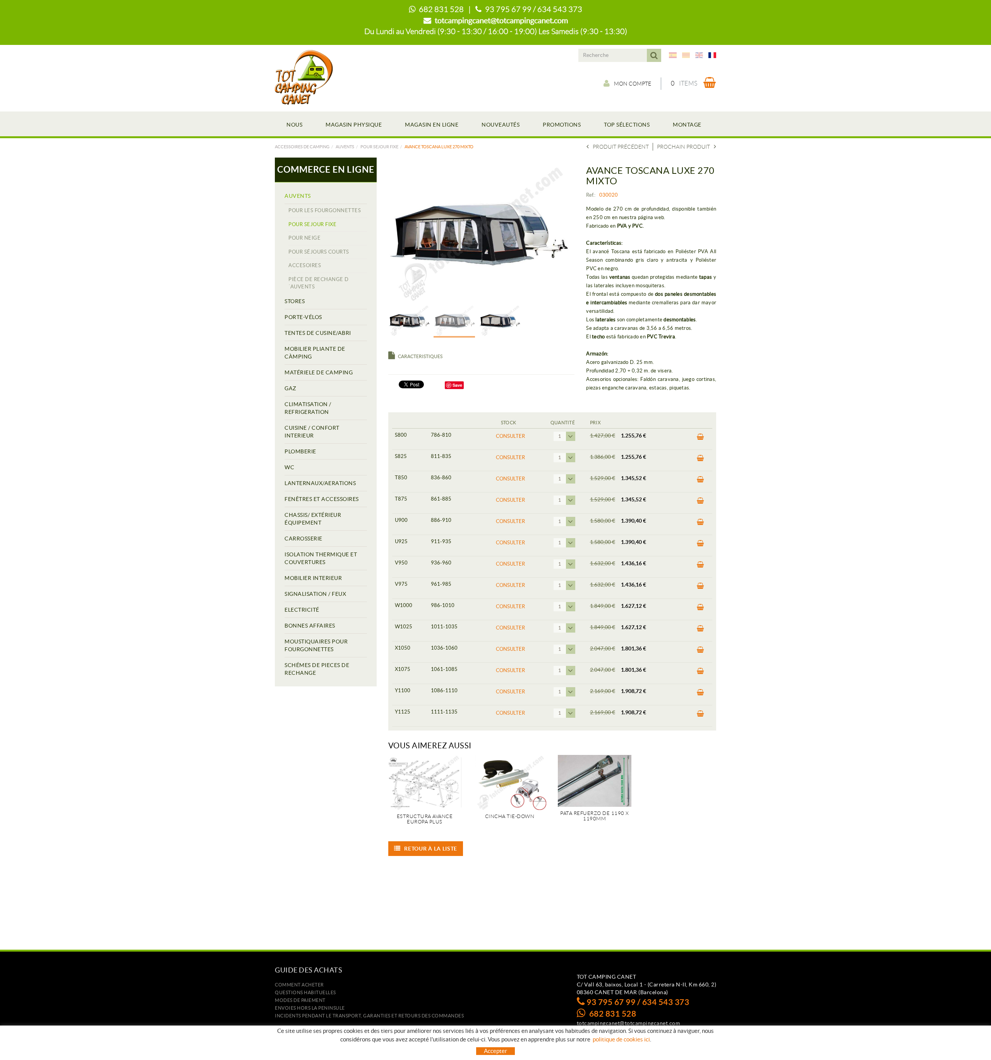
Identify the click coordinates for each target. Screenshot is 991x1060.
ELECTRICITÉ (302, 610)
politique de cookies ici (621, 1039)
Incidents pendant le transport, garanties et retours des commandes (369, 1015)
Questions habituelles (305, 992)
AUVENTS (345, 146)
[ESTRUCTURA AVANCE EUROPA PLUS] (424, 782)
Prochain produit (683, 147)
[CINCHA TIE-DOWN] (509, 782)
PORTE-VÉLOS (303, 317)
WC (289, 467)
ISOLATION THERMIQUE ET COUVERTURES (321, 558)
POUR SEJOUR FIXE (379, 146)
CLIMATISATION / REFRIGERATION (308, 408)
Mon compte (632, 84)
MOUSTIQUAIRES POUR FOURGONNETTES (316, 645)
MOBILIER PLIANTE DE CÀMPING (315, 353)
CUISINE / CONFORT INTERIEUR (312, 432)
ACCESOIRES (304, 265)
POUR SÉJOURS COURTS (318, 252)
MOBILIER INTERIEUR (313, 578)
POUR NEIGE (304, 238)
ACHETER (697, 439)
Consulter (510, 436)
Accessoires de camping (302, 146)
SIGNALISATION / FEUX (315, 594)
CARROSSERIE (303, 538)
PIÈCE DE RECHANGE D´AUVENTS (318, 283)
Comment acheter (299, 984)
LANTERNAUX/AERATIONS (320, 483)
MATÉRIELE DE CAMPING (319, 372)
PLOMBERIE (300, 451)
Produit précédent (621, 147)
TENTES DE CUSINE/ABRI (318, 333)
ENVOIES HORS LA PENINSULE (310, 1007)
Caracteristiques (420, 356)
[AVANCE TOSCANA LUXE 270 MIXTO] (478, 233)
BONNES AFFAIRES (310, 626)
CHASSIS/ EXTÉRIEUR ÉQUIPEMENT (313, 519)
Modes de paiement (300, 1000)
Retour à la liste (430, 849)
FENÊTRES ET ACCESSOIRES (322, 499)
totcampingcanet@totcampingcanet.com (501, 20)
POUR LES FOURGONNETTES (324, 210)
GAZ (291, 388)
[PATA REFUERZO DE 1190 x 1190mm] (594, 781)
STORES (295, 301)
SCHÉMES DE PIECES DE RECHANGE (317, 669)
